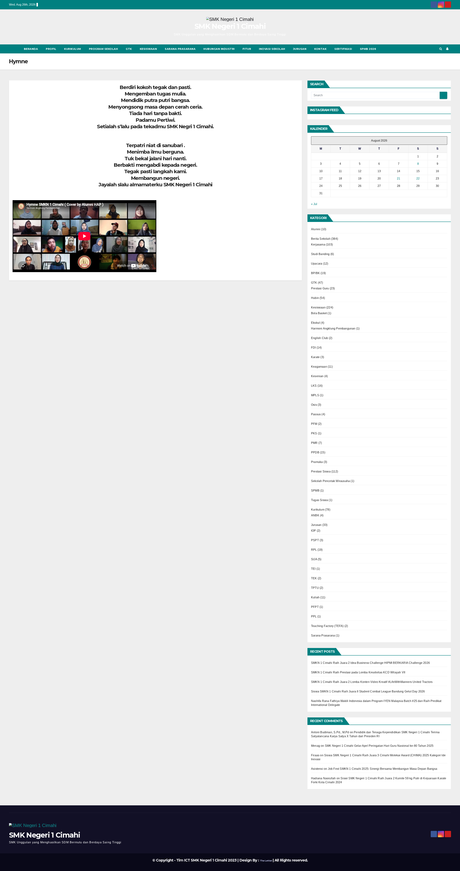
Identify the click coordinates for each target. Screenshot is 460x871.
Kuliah (315, 597)
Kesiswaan (148, 49)
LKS (314, 385)
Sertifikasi (343, 49)
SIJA (314, 559)
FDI (313, 347)
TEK (314, 578)
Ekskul (315, 322)
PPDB (315, 452)
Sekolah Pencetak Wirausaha (330, 481)
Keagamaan (319, 366)
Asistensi (317, 768)
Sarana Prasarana (180, 49)
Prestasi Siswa (321, 471)
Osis (314, 404)
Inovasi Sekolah (272, 49)
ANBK (315, 515)
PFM (314, 423)
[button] (440, 48)
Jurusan (300, 49)
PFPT (315, 606)
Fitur (247, 49)
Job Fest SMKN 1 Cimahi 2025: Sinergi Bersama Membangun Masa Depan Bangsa (382, 768)
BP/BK (315, 273)
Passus (316, 414)
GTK (129, 49)
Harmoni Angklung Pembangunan (333, 328)
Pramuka (317, 461)
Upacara (316, 263)
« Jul (314, 204)
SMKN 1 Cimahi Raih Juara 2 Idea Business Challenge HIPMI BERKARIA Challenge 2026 (370, 662)
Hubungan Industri (219, 49)
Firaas (315, 755)
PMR (314, 442)
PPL (314, 616)
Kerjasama (318, 244)
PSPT (315, 540)
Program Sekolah (103, 49)
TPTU (315, 587)
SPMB (315, 490)
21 (398, 178)
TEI (313, 568)
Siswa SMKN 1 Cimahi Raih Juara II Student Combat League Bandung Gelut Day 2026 (368, 691)
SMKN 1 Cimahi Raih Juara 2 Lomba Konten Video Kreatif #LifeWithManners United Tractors (372, 681)
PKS (314, 433)
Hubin (315, 297)
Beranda (31, 49)
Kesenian (317, 376)
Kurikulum (72, 49)
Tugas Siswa (319, 500)
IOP (313, 530)
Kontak (320, 49)
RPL (314, 549)
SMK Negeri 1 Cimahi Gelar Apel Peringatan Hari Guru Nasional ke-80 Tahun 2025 (379, 745)
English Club (319, 338)
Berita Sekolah (320, 238)
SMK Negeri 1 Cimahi (230, 26)
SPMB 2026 (368, 49)
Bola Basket (319, 313)
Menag (315, 745)
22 (418, 178)
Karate (315, 357)
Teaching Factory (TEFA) (327, 625)
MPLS (315, 395)
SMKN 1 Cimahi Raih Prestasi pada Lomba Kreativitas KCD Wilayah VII (358, 672)
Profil (51, 49)
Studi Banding (320, 254)
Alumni (315, 229)
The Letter (266, 860)
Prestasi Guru (320, 288)
